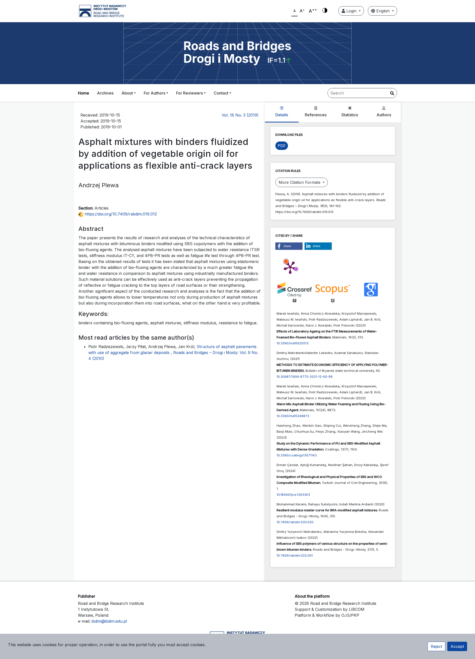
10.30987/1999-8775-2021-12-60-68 (304, 376)
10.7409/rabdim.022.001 (295, 555)
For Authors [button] (154, 93)
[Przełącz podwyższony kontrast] (325, 10)
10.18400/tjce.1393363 (293, 494)
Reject (436, 646)
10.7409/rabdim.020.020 (295, 522)
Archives (105, 93)
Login (351, 10)
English (383, 10)
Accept (457, 646)
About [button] (127, 93)
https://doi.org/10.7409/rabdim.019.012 (120, 214)
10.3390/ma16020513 (293, 343)
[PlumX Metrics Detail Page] (290, 267)
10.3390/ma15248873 (293, 416)
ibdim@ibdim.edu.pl (109, 621)
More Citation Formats (300, 182)
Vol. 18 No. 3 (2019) (240, 115)
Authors (384, 114)
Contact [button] (221, 93)
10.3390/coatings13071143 (297, 455)
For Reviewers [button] (189, 93)
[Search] (392, 93)
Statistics (349, 114)
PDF (282, 145)
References (316, 114)
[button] (289, 246)
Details (281, 114)
